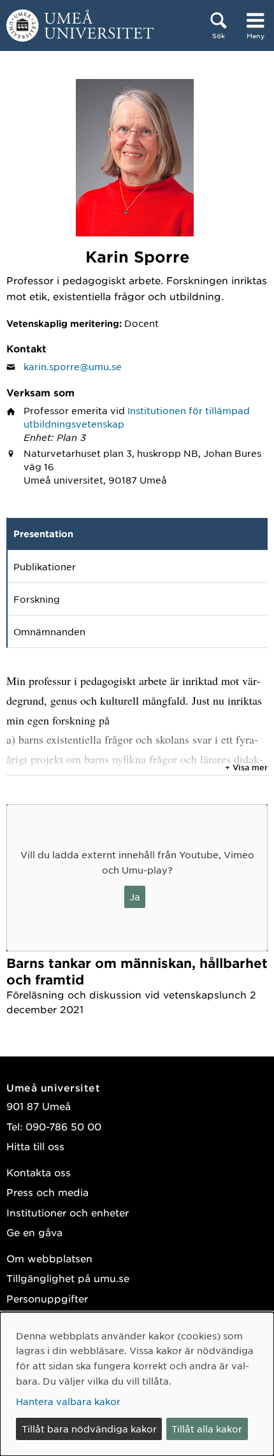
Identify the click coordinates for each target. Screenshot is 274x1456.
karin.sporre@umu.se (73, 366)
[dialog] (137, 1384)
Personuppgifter (47, 1298)
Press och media (47, 1192)
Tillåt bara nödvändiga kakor (89, 1428)
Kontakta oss (38, 1172)
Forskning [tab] (36, 599)
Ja (134, 896)
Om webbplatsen (49, 1258)
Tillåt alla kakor (206, 1428)
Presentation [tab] (43, 533)
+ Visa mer (246, 767)
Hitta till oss (35, 1146)
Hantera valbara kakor (68, 1401)
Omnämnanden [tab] (49, 631)
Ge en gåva (34, 1232)
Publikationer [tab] (44, 566)
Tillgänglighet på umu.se (67, 1278)
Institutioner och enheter (67, 1212)
